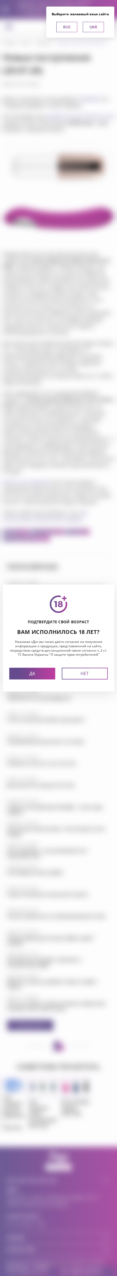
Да (32, 673)
